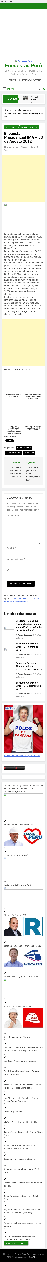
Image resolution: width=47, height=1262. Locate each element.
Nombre (11, 548)
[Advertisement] (23, 33)
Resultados (11, 1243)
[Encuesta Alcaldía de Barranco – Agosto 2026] (26, 98)
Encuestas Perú (23, 65)
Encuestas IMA (12, 127)
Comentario (13, 515)
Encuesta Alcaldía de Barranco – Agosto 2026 (35, 98)
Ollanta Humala (13, 452)
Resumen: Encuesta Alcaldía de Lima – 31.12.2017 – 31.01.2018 (29, 666)
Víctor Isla (29, 452)
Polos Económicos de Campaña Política (22, 755)
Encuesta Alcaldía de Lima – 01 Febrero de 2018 (27, 646)
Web (9, 570)
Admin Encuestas (25, 635)
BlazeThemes (34, 1257)
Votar (23, 1243)
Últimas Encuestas (30, 127)
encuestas (10, 147)
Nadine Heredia (24, 447)
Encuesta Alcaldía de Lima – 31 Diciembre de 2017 (28, 685)
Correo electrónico (16, 559)
